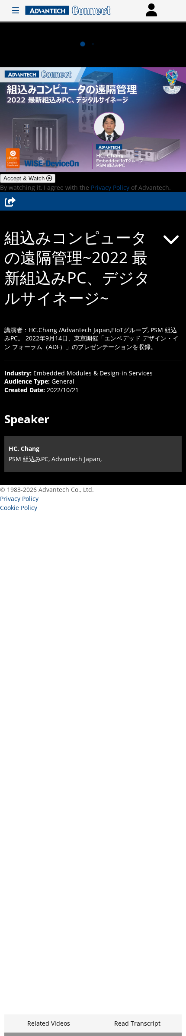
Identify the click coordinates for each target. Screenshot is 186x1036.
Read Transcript (137, 1023)
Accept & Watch (24, 178)
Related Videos (48, 1023)
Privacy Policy (110, 187)
